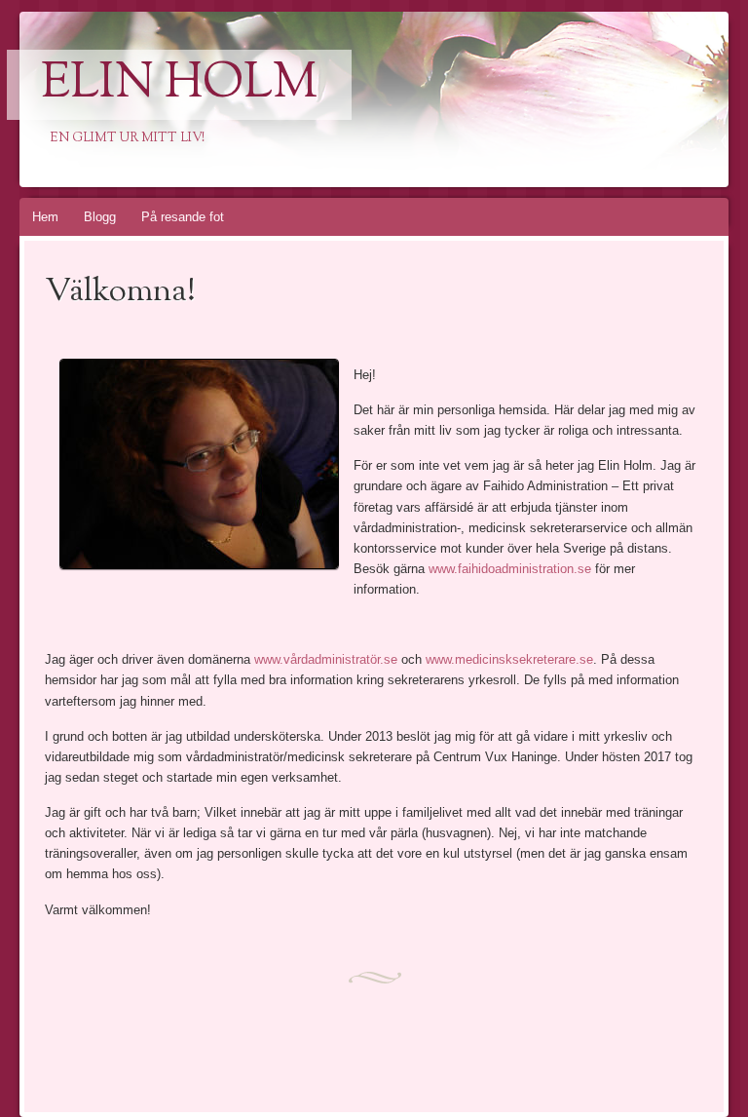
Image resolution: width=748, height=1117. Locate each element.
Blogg (100, 217)
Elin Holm (179, 85)
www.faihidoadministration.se (510, 568)
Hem (45, 217)
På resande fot (182, 217)
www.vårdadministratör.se (325, 659)
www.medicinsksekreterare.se (509, 659)
